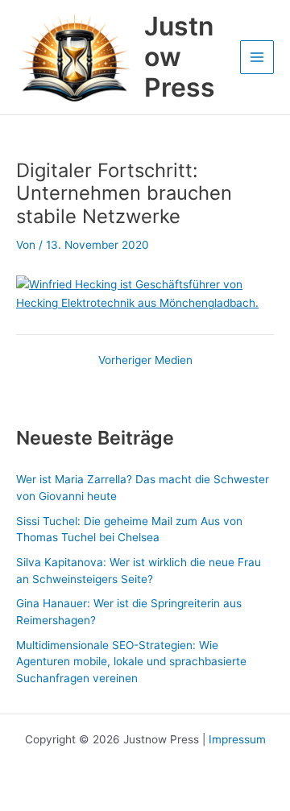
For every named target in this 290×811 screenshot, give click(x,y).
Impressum (237, 739)
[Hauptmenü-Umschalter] (257, 57)
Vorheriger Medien (145, 360)
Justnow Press (179, 57)
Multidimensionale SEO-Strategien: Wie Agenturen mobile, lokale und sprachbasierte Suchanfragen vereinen (131, 662)
